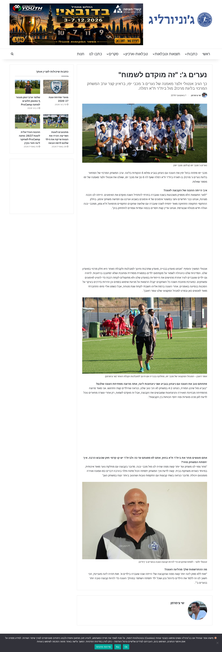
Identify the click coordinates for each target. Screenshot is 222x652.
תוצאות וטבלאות (167, 54)
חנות (80, 54)
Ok (126, 646)
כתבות (192, 54)
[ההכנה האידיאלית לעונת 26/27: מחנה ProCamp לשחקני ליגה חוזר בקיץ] (27, 121)
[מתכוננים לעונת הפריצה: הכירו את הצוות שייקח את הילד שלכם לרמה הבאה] (55, 121)
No (117, 646)
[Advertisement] (144, 239)
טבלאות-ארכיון (136, 54)
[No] (217, 643)
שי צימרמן (196, 95)
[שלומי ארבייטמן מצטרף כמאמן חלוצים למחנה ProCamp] (27, 87)
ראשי (206, 54)
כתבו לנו (95, 54)
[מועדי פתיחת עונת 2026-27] (55, 87)
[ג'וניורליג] (180, 19)
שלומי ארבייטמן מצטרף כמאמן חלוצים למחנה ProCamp (28, 101)
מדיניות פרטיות (103, 646)
